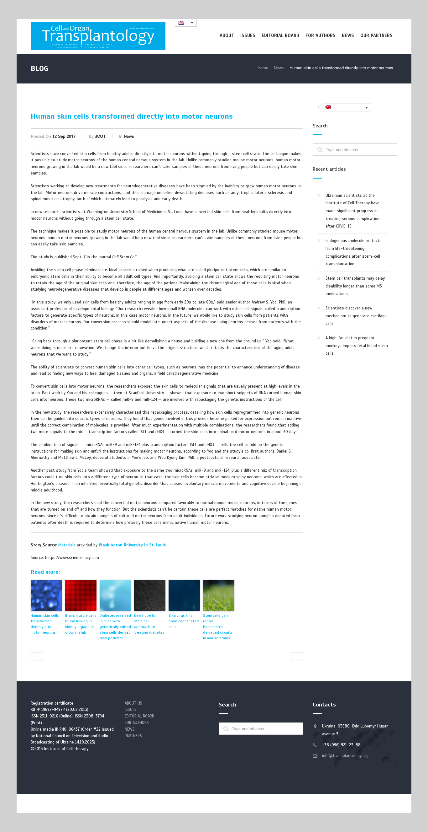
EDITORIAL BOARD (139, 716)
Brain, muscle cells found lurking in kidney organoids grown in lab (81, 624)
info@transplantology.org (345, 755)
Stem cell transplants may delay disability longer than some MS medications (355, 286)
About (227, 35)
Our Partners (376, 35)
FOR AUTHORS (137, 722)
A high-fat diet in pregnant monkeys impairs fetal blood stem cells (357, 345)
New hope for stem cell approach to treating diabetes (149, 624)
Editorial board (280, 35)
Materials (67, 545)
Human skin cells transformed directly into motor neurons (45, 624)
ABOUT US (133, 703)
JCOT (100, 136)
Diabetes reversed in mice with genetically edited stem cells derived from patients (115, 626)
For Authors (320, 35)
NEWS (130, 729)
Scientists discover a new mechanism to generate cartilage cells (356, 316)
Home (263, 68)
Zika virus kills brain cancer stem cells (184, 621)
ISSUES (131, 709)
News (348, 35)
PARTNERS (133, 735)
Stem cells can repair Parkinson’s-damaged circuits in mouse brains (217, 626)
